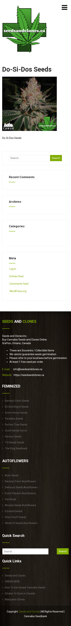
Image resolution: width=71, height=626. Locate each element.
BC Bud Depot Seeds (17, 406)
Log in (12, 268)
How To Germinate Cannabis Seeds (25, 587)
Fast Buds (10, 499)
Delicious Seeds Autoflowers (21, 487)
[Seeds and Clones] (25, 54)
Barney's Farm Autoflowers (20, 481)
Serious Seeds (13, 436)
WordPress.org (17, 291)
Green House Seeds (16, 412)
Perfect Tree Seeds (16, 424)
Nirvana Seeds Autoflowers (20, 505)
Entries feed (16, 276)
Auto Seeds (11, 475)
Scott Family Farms (16, 430)
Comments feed (18, 283)
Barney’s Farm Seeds (17, 400)
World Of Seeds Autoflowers (21, 523)
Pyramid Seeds (13, 511)
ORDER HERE (12, 581)
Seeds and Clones (15, 575)
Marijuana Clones (15, 599)
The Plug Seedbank (16, 448)
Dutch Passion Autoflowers (20, 493)
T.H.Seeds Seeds (14, 442)
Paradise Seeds (14, 418)
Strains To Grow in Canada (20, 593)
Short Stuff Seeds (15, 517)
